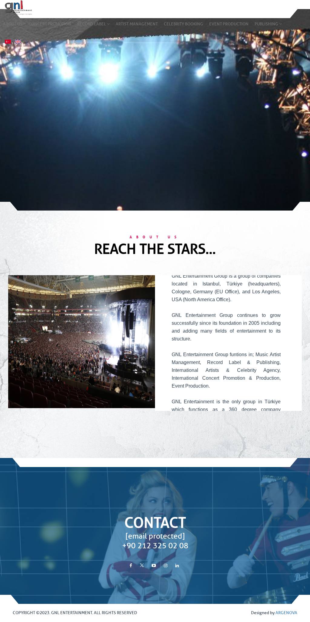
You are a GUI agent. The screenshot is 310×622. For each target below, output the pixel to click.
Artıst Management (137, 24)
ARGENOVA (286, 612)
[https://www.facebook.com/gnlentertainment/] (131, 565)
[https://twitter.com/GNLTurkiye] (142, 565)
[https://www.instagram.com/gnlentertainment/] (165, 565)
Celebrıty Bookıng (183, 24)
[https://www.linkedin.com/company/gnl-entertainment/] (177, 565)
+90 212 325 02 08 (155, 546)
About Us (12, 24)
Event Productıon (229, 24)
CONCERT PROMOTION (49, 24)
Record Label (92, 24)
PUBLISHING (267, 24)
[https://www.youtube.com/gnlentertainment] (154, 565)
